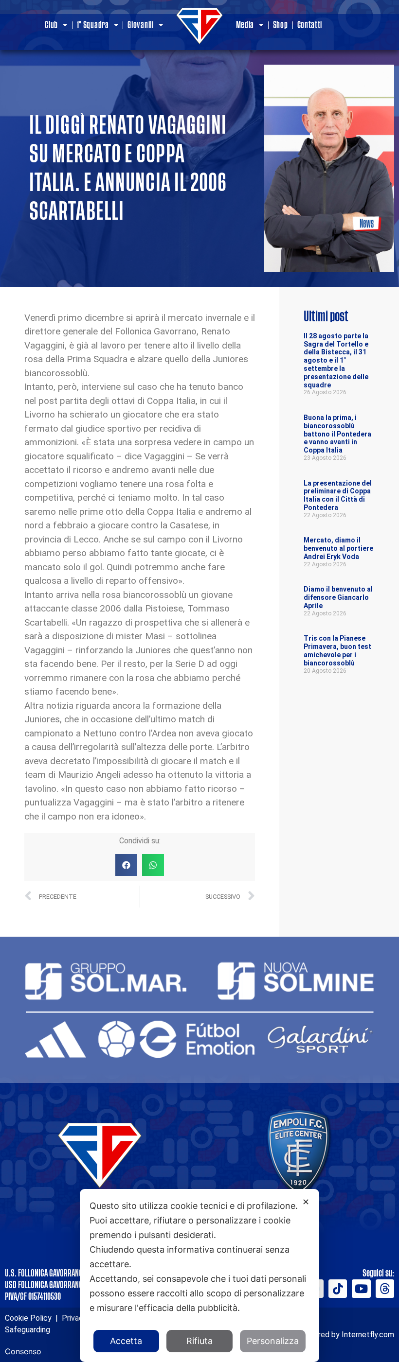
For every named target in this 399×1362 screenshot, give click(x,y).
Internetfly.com (368, 1334)
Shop (280, 25)
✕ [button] (305, 1202)
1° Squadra (93, 25)
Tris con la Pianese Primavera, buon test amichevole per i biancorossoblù (337, 650)
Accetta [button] (126, 1341)
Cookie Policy (28, 1318)
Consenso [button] (23, 1351)
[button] (126, 865)
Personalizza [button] (273, 1341)
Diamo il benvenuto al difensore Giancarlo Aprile (338, 597)
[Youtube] (361, 1288)
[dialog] (199, 1275)
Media (245, 25)
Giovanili (140, 25)
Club (51, 25)
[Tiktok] (337, 1288)
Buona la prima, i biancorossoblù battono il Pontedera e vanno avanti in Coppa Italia (337, 434)
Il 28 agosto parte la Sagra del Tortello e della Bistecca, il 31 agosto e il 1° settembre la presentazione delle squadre (336, 360)
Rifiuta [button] (199, 1341)
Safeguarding (27, 1329)
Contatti (310, 25)
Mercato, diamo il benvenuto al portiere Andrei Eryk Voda (338, 548)
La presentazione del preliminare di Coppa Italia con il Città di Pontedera (338, 495)
